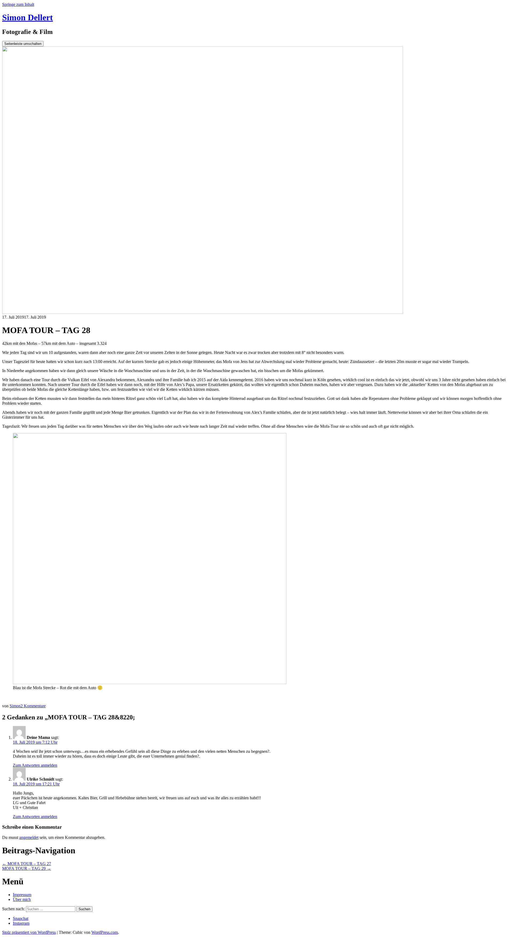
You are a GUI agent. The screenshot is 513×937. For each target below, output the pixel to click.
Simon (15, 706)
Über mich (22, 899)
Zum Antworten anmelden (35, 765)
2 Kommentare (33, 706)
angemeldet (28, 837)
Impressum (22, 894)
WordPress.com (104, 932)
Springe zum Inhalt (18, 4)
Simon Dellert (27, 17)
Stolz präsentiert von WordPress (29, 932)
